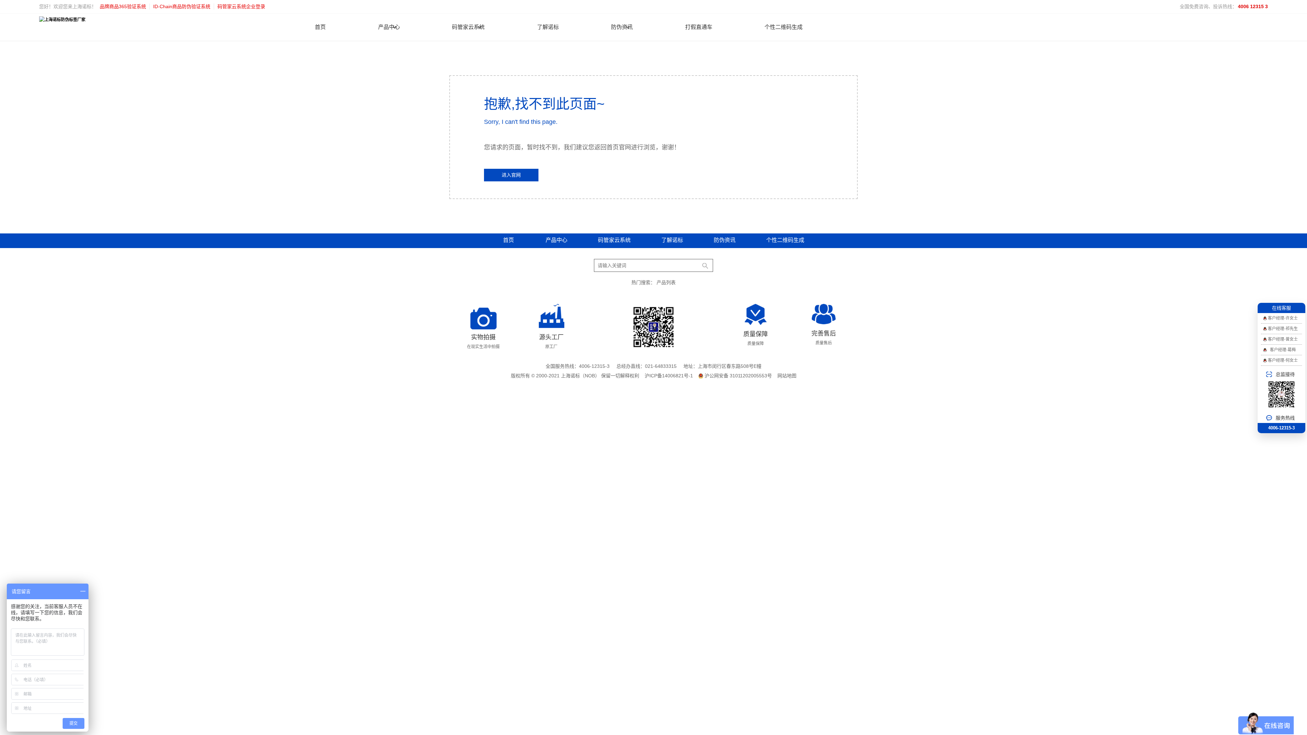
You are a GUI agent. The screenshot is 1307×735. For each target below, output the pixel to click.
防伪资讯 (622, 27)
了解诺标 (548, 27)
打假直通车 (698, 27)
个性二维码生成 (783, 27)
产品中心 (389, 27)
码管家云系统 (468, 27)
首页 (320, 27)
